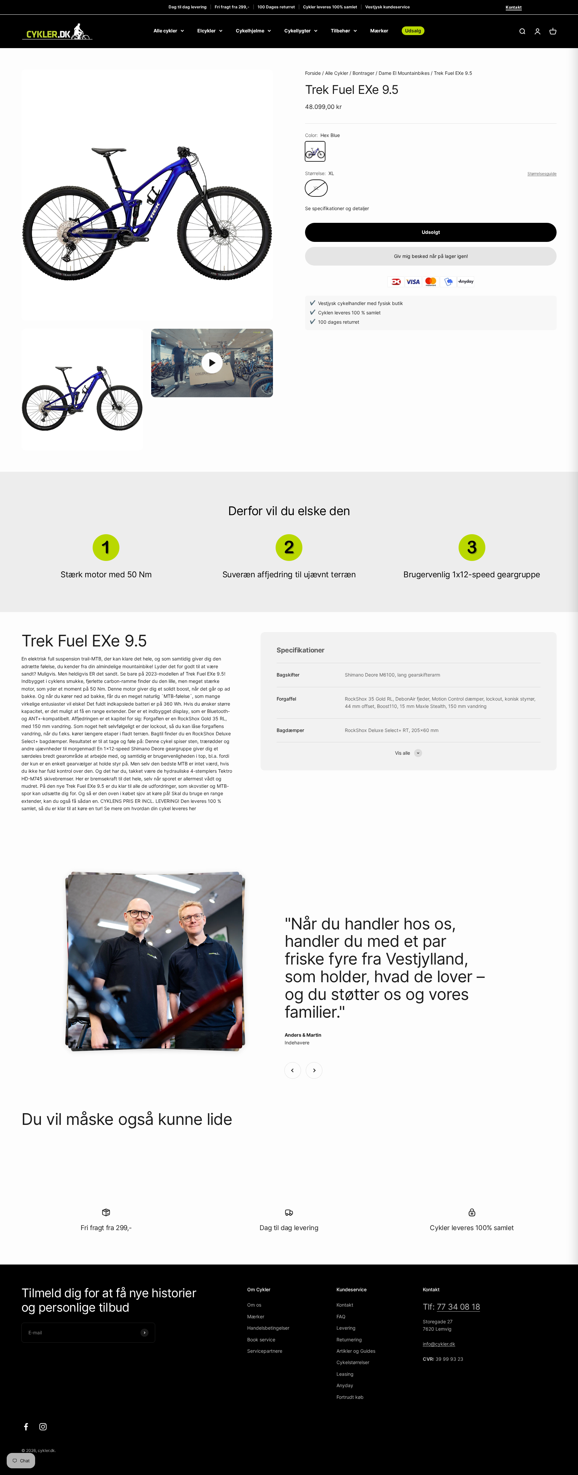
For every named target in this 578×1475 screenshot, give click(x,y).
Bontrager (363, 73)
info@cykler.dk (439, 1344)
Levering (346, 1328)
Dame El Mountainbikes (404, 73)
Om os (254, 1305)
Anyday (344, 1385)
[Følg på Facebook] (25, 1426)
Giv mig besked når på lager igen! (431, 256)
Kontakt (514, 7)
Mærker (379, 30)
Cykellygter (297, 30)
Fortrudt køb (350, 1397)
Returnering (349, 1339)
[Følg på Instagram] (42, 1426)
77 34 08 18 (458, 1307)
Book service (261, 1339)
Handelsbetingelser (268, 1328)
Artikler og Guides (355, 1351)
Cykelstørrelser (352, 1362)
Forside (313, 73)
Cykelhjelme (250, 30)
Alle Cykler (336, 73)
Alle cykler (165, 30)
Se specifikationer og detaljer (337, 208)
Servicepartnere (264, 1351)
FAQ (341, 1316)
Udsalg (413, 30)
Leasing (345, 1374)
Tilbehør (340, 30)
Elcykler (206, 30)
